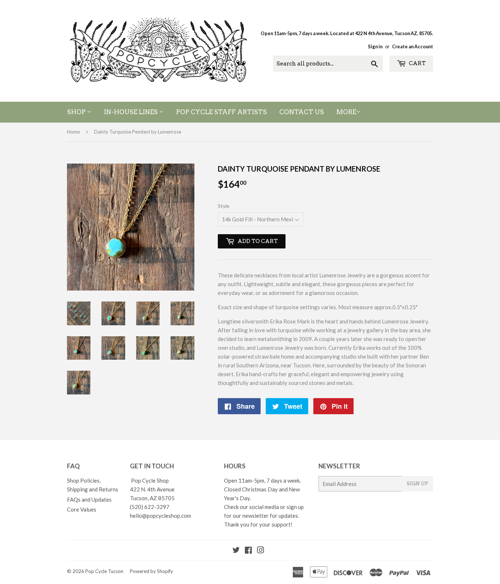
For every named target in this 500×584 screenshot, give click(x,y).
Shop (77, 112)
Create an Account (412, 46)
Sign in (375, 46)
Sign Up (417, 483)
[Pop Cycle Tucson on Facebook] (248, 550)
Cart (417, 63)
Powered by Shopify (151, 571)
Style (224, 206)
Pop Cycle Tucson (104, 571)
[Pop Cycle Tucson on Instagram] (260, 550)
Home (73, 132)
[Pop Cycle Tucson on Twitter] (236, 550)
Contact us (301, 112)
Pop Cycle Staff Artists (221, 112)
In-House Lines (131, 112)
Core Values (81, 509)
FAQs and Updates (89, 499)
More (346, 112)
